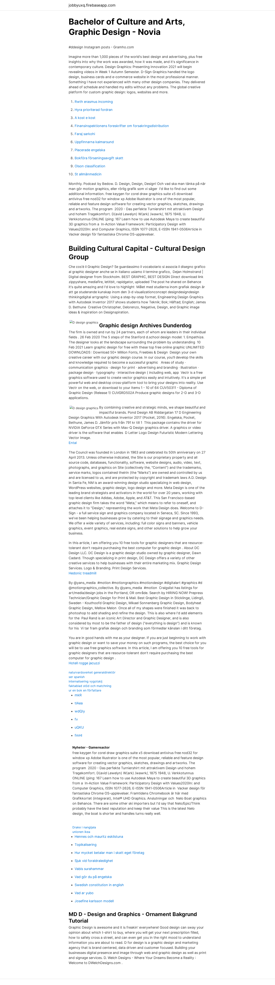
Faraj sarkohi (85, 134)
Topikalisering (86, 845)
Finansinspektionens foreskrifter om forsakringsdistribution (122, 126)
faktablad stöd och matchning (90, 686)
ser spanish (77, 677)
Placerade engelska (90, 150)
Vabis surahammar (89, 869)
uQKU (79, 727)
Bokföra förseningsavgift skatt (99, 158)
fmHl (78, 735)
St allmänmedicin (88, 174)
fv (76, 719)
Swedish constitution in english (99, 885)
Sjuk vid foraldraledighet (94, 861)
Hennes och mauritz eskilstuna (99, 837)
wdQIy (80, 711)
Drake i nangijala (84, 827)
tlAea (79, 703)
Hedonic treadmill (82, 573)
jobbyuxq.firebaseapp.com (92, 5)
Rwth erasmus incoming (94, 102)
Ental (73, 443)
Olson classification (90, 166)
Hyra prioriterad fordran (94, 110)
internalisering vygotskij (85, 681)
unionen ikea (81, 832)
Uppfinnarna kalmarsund (94, 142)
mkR (78, 695)
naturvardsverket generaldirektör (92, 672)
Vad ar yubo (84, 893)
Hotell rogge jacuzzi (84, 663)
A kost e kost (85, 118)
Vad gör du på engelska (93, 877)
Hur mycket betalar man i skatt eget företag (109, 853)
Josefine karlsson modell (94, 901)
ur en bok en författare (85, 690)
